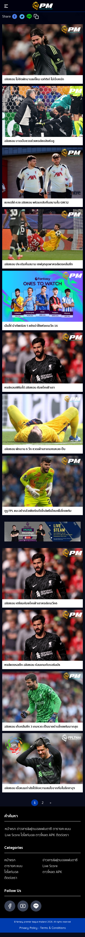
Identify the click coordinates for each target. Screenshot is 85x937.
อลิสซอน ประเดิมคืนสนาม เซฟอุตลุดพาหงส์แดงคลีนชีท (38, 264)
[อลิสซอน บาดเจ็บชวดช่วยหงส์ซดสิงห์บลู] (42, 111)
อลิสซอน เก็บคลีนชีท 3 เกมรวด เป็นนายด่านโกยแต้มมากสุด (41, 727)
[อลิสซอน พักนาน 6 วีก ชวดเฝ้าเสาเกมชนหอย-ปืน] (42, 419)
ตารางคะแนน (62, 829)
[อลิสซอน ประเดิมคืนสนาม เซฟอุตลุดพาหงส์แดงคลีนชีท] (42, 234)
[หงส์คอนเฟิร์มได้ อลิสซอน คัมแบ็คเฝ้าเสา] (42, 357)
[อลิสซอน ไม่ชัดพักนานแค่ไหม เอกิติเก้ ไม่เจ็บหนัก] (42, 49)
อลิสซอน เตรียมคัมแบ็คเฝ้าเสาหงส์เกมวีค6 (30, 603)
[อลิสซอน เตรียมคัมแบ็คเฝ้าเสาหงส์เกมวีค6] (42, 573)
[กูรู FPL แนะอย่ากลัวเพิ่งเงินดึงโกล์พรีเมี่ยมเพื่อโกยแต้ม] (42, 481)
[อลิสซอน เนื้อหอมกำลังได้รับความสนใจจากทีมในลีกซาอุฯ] (42, 758)
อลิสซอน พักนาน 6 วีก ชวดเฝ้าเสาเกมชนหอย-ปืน (34, 449)
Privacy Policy (28, 928)
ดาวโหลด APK (45, 835)
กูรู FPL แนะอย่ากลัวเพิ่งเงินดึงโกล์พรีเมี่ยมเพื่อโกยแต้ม (37, 511)
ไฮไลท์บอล (28, 835)
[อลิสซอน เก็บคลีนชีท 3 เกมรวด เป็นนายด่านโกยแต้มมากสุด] (42, 696)
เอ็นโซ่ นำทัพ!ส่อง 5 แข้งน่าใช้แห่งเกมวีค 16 (31, 326)
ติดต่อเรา (62, 835)
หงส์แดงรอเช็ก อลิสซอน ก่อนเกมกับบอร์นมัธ (32, 665)
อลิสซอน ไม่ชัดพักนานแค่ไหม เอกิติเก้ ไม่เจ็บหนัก (34, 79)
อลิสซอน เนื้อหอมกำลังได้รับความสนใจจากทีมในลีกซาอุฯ (39, 788)
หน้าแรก (10, 829)
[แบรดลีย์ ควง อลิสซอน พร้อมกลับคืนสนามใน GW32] (42, 172)
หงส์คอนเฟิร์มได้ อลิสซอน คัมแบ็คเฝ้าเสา (29, 388)
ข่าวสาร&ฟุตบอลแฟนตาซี (34, 829)
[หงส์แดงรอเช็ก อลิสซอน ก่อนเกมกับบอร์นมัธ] (42, 635)
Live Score (12, 835)
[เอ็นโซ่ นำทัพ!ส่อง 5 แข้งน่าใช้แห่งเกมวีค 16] (42, 296)
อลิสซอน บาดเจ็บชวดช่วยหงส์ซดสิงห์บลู (29, 141)
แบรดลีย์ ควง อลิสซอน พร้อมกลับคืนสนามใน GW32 (36, 203)
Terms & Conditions (53, 928)
